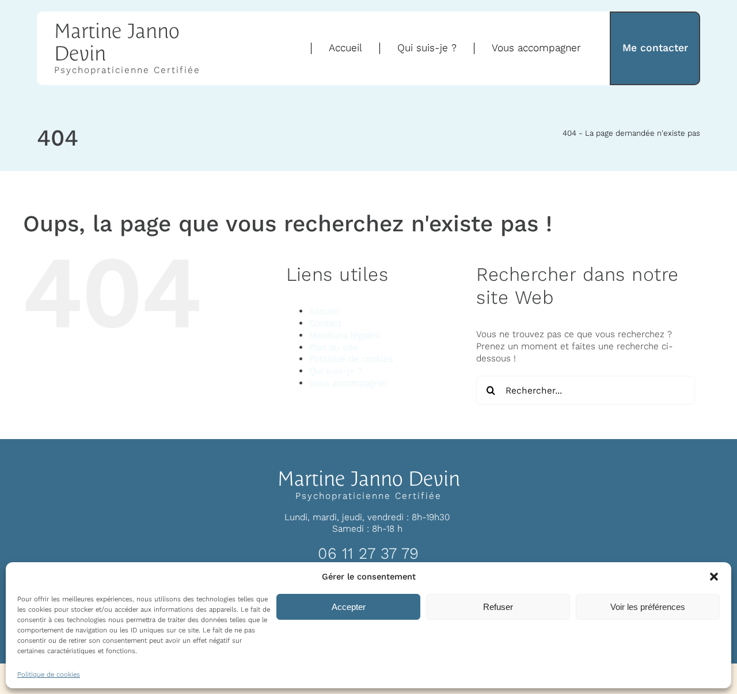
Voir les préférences (647, 607)
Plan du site (333, 347)
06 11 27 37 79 (368, 553)
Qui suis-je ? (335, 370)
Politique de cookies (48, 674)
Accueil (324, 311)
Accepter (349, 607)
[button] (714, 576)
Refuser (498, 607)
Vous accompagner (348, 382)
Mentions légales (344, 335)
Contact (325, 323)
